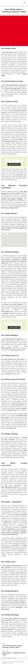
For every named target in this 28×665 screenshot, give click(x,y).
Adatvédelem (5, 663)
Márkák (5, 658)
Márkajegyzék (21, 661)
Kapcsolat (11, 663)
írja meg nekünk (17, 174)
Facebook (3, 454)
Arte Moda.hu (10, 207)
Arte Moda (17, 401)
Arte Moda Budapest (15, 350)
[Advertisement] (14, 31)
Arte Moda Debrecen (10, 373)
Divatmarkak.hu (13, 661)
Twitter (9, 454)
